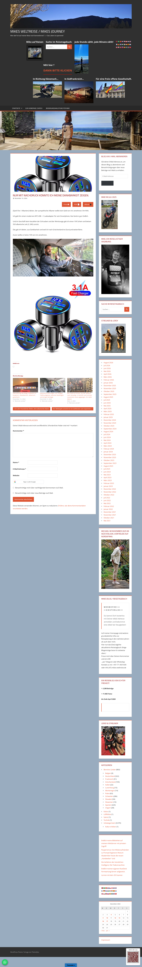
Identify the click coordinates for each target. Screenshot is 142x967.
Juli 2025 (107, 400)
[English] (130, 41)
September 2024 (110, 429)
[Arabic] (118, 41)
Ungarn (108, 808)
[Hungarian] (122, 44)
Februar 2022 (109, 506)
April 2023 (107, 477)
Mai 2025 (107, 406)
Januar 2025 (108, 417)
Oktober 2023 (109, 460)
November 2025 (110, 388)
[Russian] (122, 47)
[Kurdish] (126, 44)
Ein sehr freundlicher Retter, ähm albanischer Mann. (32, 409)
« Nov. (103, 931)
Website (16, 475)
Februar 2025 (109, 414)
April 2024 (107, 443)
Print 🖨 (66, 204)
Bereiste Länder (110, 769)
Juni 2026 (107, 368)
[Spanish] (124, 47)
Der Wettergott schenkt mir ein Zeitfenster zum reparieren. (72, 409)
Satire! (106, 817)
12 (115, 918)
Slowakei (108, 799)
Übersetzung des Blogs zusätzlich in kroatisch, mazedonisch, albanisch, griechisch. (24, 395)
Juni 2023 (107, 472)
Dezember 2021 (110, 512)
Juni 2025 (107, 403)
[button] (32, 49)
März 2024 (108, 446)
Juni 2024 (107, 437)
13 (119, 918)
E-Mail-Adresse (19, 469)
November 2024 (110, 423)
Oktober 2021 (109, 518)
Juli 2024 (107, 434)
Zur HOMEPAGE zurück (33, 108)
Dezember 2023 (110, 454)
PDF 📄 (77, 204)
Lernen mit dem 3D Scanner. (112, 875)
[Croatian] (122, 41)
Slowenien (109, 802)
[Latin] (128, 44)
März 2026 (108, 377)
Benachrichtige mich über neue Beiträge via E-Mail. (34, 493)
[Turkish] (130, 47)
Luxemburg (109, 788)
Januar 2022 (108, 509)
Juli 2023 (107, 469)
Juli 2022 (107, 498)
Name (16, 462)
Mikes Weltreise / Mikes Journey (37, 31)
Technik (106, 820)
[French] (116, 44)
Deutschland (110, 776)
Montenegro (110, 790)
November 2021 (110, 515)
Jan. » (108, 931)
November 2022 (110, 492)
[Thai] (128, 47)
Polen (107, 793)
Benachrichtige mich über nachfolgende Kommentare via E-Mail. (39, 488)
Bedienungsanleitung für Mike (58, 108)
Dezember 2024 (110, 420)
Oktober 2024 (109, 426)
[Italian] (124, 44)
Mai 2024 (107, 440)
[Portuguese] (120, 47)
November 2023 (110, 457)
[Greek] (120, 44)
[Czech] (124, 41)
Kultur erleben (110, 827)
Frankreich (109, 779)
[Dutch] (128, 41)
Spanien (108, 805)
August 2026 (108, 362)
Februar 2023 (109, 483)
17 (107, 921)
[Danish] (126, 41)
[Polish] (118, 47)
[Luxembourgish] (130, 44)
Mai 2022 (107, 503)
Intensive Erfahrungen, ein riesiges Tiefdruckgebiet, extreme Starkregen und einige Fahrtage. (52, 395)
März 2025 (108, 411)
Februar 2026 (109, 380)
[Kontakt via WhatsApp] (5, 962)
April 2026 (107, 374)
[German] (118, 44)
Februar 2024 (109, 449)
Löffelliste (107, 814)
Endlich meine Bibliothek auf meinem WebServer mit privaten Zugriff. (113, 843)
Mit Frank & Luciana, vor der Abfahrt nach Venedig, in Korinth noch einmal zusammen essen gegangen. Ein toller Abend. (79, 396)
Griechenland (110, 782)
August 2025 (108, 397)
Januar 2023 (108, 486)
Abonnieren (107, 183)
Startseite (16, 108)
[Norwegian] (116, 47)
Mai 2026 (107, 371)
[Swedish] (126, 47)
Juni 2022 (107, 500)
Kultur (106, 811)
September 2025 (110, 394)
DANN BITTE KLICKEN (57, 70)
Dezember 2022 (110, 489)
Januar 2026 (108, 383)
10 (107, 918)
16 (103, 921)
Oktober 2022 (109, 495)
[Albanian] (116, 41)
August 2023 (108, 466)
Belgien (108, 773)
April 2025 (107, 408)
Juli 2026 (107, 365)
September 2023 (110, 463)
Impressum (105, 940)
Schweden (109, 796)
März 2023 (108, 480)
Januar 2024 (108, 452)
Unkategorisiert (109, 823)
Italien (107, 785)
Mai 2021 (107, 521)
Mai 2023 (107, 475)
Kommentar (18, 431)
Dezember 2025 (110, 385)
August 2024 (108, 431)
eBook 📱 (88, 204)
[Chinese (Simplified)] (120, 41)
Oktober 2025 (109, 391)
